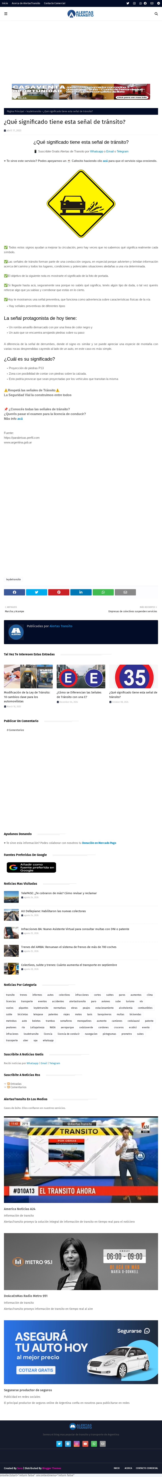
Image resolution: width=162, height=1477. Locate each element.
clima (150, 995)
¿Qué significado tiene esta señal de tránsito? (133, 695)
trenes (23, 995)
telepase (38, 1014)
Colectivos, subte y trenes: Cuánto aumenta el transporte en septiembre (69, 965)
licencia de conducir (69, 1034)
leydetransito (33, 111)
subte (9, 1014)
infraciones (12, 1034)
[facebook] (145, 3)
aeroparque (67, 1027)
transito (10, 995)
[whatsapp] (140, 3)
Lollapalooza (37, 1027)
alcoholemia (126, 1008)
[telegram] (158, 3)
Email (110, 151)
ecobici (133, 1027)
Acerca (128, 1468)
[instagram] (134, 3)
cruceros (119, 1027)
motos (78, 1014)
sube (118, 1001)
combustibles (145, 1008)
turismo (130, 1001)
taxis (89, 1014)
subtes (110, 995)
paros (122, 995)
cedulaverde (86, 1027)
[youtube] (85, 1444)
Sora (20, 1468)
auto (24, 1021)
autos (50, 995)
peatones (11, 1027)
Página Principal (15, 111)
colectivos (64, 995)
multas (120, 1014)
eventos (42, 1001)
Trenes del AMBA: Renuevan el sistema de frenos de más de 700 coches (68, 947)
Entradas (16, 1084)
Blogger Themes (51, 1468)
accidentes (58, 1001)
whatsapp (48, 1040)
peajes (86, 1008)
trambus (50, 1021)
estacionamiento (104, 1008)
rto (23, 1027)
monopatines (84, 1021)
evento (146, 1027)
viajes (66, 1014)
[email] (152, 3)
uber (25, 1040)
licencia (48, 1034)
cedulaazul (134, 1021)
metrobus (11, 1021)
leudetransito (31, 1034)
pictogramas (109, 1034)
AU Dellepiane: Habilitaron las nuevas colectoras (53, 911)
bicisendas (135, 1014)
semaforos (66, 1021)
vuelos (9, 1008)
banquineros (104, 1014)
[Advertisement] (81, 50)
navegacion (91, 1034)
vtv (141, 1001)
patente (149, 1021)
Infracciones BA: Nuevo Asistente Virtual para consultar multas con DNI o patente (75, 929)
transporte (27, 1001)
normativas (60, 1008)
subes (140, 1034)
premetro (127, 1034)
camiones (117, 1021)
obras (74, 1008)
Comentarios (18, 1087)
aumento (101, 1021)
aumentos (136, 995)
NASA (53, 1027)
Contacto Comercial (54, 3)
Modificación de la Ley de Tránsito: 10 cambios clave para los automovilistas (27, 697)
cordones (103, 1027)
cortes (97, 995)
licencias (11, 1001)
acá (105, 160)
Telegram (123, 151)
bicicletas (23, 1014)
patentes (53, 1014)
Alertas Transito (60, 626)
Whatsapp (96, 151)
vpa (36, 1040)
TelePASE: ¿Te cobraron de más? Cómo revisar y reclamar (59, 893)
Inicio (5, 3)
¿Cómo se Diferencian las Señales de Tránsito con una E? (79, 695)
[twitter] (127, 3)
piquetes (23, 1008)
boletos (36, 1021)
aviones (106, 1001)
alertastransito (77, 1001)
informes (37, 995)
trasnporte (12, 1040)
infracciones (82, 995)
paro (93, 1001)
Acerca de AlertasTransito (26, 3)
